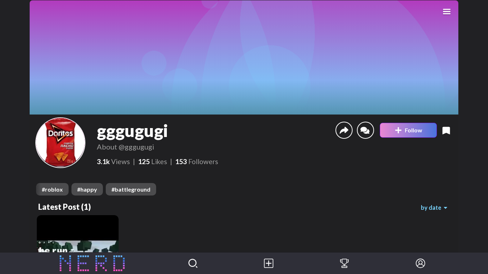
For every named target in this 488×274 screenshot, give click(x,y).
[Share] (344, 130)
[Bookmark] (446, 130)
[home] (92, 263)
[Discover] (193, 263)
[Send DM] (365, 130)
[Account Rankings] (344, 263)
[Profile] (420, 263)
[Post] (269, 263)
